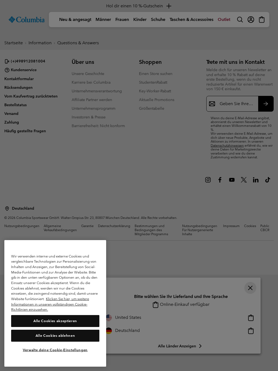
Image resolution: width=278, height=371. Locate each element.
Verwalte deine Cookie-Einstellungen (55, 350)
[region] (55, 303)
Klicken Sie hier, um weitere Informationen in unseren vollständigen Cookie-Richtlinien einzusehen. (50, 304)
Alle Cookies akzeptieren (55, 321)
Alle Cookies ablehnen (55, 335)
